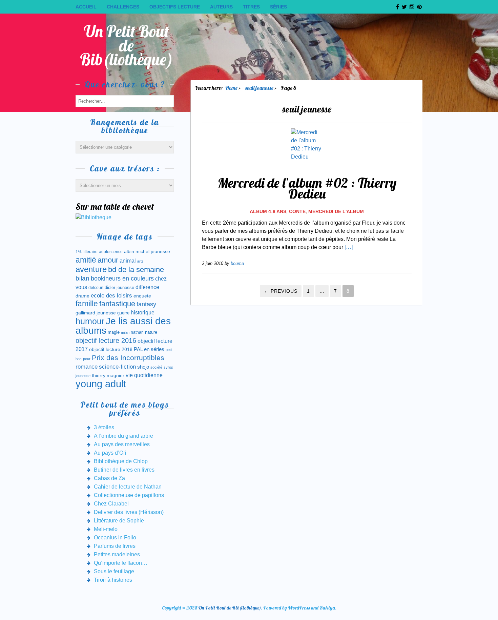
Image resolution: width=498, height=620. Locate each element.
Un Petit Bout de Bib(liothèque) (126, 45)
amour (108, 260)
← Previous (280, 291)
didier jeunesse (119, 287)
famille (87, 303)
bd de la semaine (136, 269)
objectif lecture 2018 (110, 349)
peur (86, 359)
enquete (142, 295)
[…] (349, 247)
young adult (101, 383)
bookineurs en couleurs (122, 278)
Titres (251, 6)
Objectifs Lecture (174, 6)
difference (147, 287)
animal (128, 260)
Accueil (86, 6)
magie (114, 332)
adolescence (111, 251)
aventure (91, 269)
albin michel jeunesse (147, 251)
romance (87, 367)
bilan (82, 278)
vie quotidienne (144, 375)
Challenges (123, 6)
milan (125, 332)
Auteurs (221, 6)
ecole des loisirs (111, 295)
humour (90, 321)
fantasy (146, 304)
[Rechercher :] (125, 101)
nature (151, 332)
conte (297, 211)
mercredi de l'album (336, 211)
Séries (278, 6)
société (156, 367)
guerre (123, 312)
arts (140, 261)
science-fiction (117, 367)
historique (142, 312)
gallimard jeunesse (96, 312)
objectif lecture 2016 (106, 340)
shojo (143, 367)
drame (82, 295)
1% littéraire (87, 251)
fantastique (117, 303)
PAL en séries (149, 349)
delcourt (95, 287)
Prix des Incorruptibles (128, 357)
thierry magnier (108, 375)
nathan (137, 332)
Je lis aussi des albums (123, 326)
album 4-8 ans (268, 211)
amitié (86, 259)
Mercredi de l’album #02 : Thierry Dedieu (306, 188)
